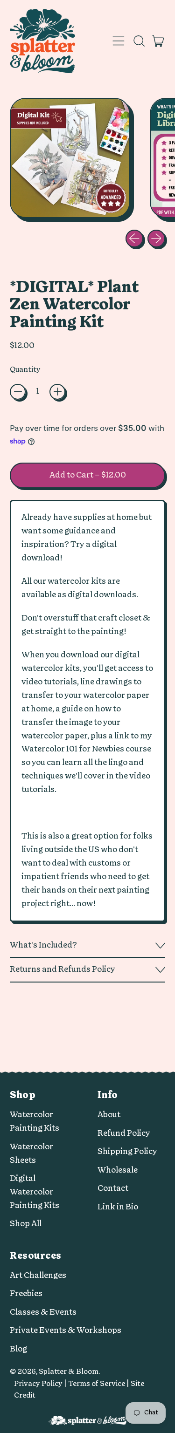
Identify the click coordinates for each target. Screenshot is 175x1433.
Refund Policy (124, 1133)
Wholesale (118, 1170)
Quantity (25, 369)
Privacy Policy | (41, 1383)
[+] (57, 392)
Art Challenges (38, 1275)
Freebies (26, 1293)
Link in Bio (118, 1207)
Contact (113, 1188)
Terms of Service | (99, 1383)
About (109, 1115)
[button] (139, 41)
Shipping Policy (127, 1151)
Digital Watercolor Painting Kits (34, 1191)
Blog (18, 1349)
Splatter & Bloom (68, 1371)
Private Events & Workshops (65, 1330)
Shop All (26, 1224)
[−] (18, 392)
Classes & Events (43, 1312)
